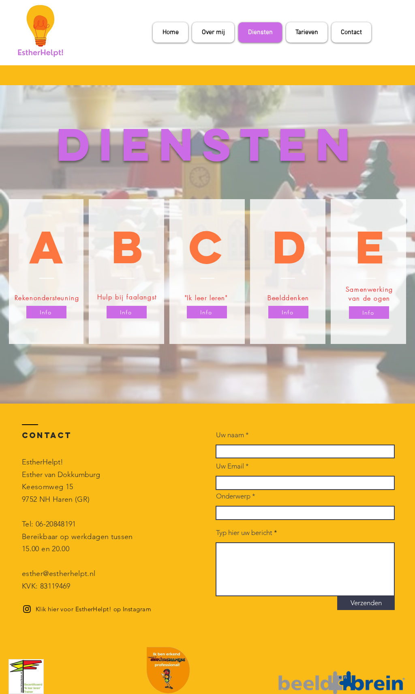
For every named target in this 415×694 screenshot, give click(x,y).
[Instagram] (27, 609)
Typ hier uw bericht (244, 532)
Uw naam (230, 435)
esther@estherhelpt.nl (59, 573)
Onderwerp (233, 496)
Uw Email (230, 466)
